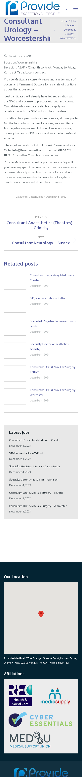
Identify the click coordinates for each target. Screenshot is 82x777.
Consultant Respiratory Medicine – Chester (52, 278)
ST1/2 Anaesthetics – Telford (48, 298)
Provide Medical (14, 658)
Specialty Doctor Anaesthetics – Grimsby (50, 346)
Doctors (33, 196)
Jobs (40, 196)
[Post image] (15, 282)
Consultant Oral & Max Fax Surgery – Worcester (54, 392)
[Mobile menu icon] (75, 8)
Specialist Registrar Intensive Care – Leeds (53, 323)
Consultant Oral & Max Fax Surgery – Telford (54, 369)
